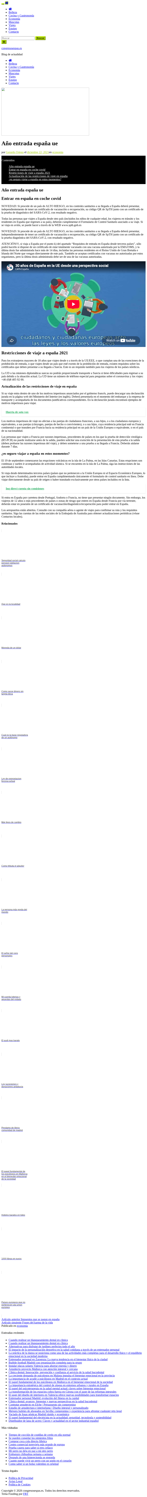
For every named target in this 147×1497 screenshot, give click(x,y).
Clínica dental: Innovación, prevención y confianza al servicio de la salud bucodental (56, 1372)
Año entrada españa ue (22, 166)
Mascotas (14, 22)
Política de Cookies (19, 1484)
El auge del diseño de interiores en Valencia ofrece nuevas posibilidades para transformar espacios (64, 1394)
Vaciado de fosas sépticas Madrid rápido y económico (39, 1414)
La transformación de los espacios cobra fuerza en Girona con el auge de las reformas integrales (62, 1391)
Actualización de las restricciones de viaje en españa (38, 176)
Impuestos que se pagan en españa (30, 1319)
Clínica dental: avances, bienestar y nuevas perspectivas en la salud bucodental (53, 1401)
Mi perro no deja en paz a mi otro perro (31, 1450)
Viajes (12, 25)
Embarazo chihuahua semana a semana (31, 1454)
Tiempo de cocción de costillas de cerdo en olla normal (39, 1434)
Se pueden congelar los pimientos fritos (31, 1438)
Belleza (13, 12)
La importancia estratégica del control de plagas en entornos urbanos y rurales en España (58, 1385)
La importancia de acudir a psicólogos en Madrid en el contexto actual (48, 1378)
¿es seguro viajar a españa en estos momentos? (35, 179)
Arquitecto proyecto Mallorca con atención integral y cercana (43, 1369)
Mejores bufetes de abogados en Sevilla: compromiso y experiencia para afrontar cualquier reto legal (65, 1411)
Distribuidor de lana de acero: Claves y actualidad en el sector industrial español (54, 1420)
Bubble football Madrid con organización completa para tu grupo (45, 1362)
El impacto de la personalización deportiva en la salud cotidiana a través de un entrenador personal (64, 1349)
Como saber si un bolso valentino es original (34, 1463)
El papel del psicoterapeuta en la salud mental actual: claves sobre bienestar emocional (57, 1388)
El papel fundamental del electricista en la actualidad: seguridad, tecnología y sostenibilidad (60, 1417)
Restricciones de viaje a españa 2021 (29, 172)
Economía (14, 18)
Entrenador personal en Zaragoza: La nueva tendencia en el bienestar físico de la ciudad (58, 1359)
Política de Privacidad (21, 1478)
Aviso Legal (15, 1481)
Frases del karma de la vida (27, 1322)
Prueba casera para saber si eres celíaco (31, 1447)
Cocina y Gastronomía (21, 15)
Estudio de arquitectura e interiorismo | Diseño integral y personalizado (48, 1407)
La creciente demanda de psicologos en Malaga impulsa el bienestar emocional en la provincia (62, 1375)
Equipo (13, 28)
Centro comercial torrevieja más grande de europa (37, 1444)
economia (57, 152)
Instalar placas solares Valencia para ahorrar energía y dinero (43, 1365)
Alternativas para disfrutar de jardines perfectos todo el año (42, 1346)
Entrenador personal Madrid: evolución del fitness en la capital (44, 1398)
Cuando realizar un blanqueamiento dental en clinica (38, 1339)
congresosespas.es (11, 48)
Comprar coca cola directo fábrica (28, 1441)
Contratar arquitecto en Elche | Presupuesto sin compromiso (42, 1404)
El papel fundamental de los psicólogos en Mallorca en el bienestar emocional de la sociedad (61, 1382)
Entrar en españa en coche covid (27, 169)
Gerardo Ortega (15, 152)
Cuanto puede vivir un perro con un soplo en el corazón (40, 1460)
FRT (25, 1493)
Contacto (14, 31)
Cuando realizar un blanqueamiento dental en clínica (38, 1343)
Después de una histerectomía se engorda (32, 1457)
